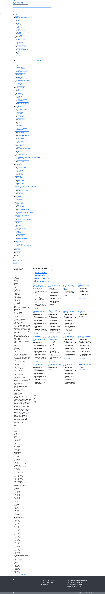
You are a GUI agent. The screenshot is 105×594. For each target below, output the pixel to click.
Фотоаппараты (20, 183)
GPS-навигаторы (21, 228)
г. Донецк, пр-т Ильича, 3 (19, 0)
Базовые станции (21, 30)
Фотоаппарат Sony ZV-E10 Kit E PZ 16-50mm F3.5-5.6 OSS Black (69, 364)
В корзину (36, 308)
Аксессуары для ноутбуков (23, 80)
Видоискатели (42, 281)
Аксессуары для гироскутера (24, 245)
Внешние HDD (20, 132)
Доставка (17, 249)
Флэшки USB (20, 137)
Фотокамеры (41, 272)
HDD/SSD (19, 113)
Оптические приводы (22, 121)
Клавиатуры (20, 145)
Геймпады (19, 150)
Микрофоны (20, 174)
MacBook (19, 27)
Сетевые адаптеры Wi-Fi (23, 160)
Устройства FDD (21, 119)
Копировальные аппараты (23, 190)
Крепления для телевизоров (24, 105)
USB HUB (19, 115)
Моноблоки (20, 83)
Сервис (17, 255)
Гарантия (17, 252)
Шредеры (19, 200)
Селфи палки (20, 235)
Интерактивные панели (22, 102)
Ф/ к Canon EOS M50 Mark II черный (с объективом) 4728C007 (69, 311)
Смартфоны (20, 48)
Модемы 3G (20, 163)
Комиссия (19, 36)
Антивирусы (20, 216)
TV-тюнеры (19, 125)
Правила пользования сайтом (74, 586)
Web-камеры (20, 177)
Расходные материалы (22, 195)
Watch (18, 22)
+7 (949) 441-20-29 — (34, 7)
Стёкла (18, 53)
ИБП (18, 205)
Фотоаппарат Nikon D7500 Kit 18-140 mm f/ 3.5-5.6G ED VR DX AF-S (39, 364)
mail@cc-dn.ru (46, 7)
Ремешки (19, 70)
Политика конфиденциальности (74, 582)
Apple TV (19, 32)
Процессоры (20, 108)
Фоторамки (20, 184)
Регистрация (16, 2)
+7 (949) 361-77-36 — (20, 7)
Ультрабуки (20, 77)
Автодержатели (21, 234)
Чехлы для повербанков (23, 209)
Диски (18, 142)
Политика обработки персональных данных (77, 580)
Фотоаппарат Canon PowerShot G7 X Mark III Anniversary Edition (53, 338)
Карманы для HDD (21, 139)
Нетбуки (19, 76)
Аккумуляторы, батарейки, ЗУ (24, 211)
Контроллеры (20, 126)
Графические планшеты (23, 152)
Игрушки (19, 232)
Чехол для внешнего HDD (23, 135)
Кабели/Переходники (22, 238)
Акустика (19, 33)
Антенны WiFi (20, 161)
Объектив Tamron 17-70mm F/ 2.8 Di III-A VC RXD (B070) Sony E (54, 364)
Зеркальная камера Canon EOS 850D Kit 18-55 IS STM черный (54, 311)
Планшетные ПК (21, 46)
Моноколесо (20, 244)
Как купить (17, 248)
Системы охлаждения (22, 128)
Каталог (15, 14)
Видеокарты (20, 112)
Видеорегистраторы (22, 182)
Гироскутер (20, 242)
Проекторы (20, 100)
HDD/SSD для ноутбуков (23, 78)
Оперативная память (22, 110)
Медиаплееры (20, 168)
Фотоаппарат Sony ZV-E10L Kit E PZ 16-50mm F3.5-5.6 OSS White (54, 285)
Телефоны (19, 199)
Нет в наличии (82, 298)
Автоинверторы (21, 203)
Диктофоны (20, 170)
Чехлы (18, 52)
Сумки (18, 222)
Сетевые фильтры (21, 213)
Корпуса (19, 122)
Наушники (19, 173)
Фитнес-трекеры (21, 65)
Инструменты (20, 237)
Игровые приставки (22, 89)
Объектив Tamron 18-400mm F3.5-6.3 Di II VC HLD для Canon (84, 311)
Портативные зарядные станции (25, 212)
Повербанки (20, 208)
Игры (18, 90)
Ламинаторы (20, 193)
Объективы (40, 275)
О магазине (18, 251)
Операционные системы (23, 218)
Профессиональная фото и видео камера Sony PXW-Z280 (84, 285)
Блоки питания (20, 123)
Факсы (18, 197)
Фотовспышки (42, 278)
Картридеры (20, 141)
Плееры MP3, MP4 (21, 167)
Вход (21, 2)
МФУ (18, 189)
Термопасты (20, 129)
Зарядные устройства (22, 51)
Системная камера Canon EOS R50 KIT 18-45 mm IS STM (39, 311)
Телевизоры (20, 97)
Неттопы (19, 84)
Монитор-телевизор (22, 99)
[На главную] (23, 3)
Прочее (19, 93)
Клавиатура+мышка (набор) (24, 148)
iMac (18, 23)
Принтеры (19, 187)
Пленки (19, 55)
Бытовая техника (21, 39)
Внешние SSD (20, 134)
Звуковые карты (21, 118)
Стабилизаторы (21, 206)
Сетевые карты (20, 158)
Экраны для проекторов (23, 103)
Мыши (18, 147)
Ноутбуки (19, 74)
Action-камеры (20, 180)
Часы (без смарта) (21, 68)
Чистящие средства (22, 240)
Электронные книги (22, 166)
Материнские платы (22, 109)
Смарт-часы (20, 67)
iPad (18, 20)
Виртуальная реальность (23, 92)
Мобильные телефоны (22, 49)
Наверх (15, 592)
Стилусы (19, 231)
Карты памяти (20, 138)
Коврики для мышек (22, 154)
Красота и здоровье (22, 40)
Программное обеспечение (24, 219)
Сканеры (19, 192)
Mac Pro (19, 26)
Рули (18, 151)
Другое (19, 43)
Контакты (17, 254)
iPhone (18, 19)
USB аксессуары (21, 116)
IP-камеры (19, 179)
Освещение (20, 42)
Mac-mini (19, 24)
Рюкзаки (19, 225)
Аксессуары (20, 35)
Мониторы (19, 29)
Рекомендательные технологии (74, 584)
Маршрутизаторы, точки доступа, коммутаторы (28, 157)
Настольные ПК (21, 86)
